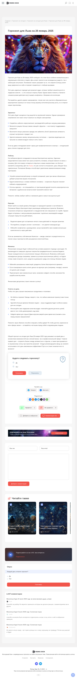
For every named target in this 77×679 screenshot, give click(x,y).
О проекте (25, 658)
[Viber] (44, 399)
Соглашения (49, 658)
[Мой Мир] (35, 399)
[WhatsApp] (47, 399)
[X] (41, 399)
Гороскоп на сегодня (19, 21)
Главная (7, 21)
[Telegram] (38, 399)
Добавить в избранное (30, 415)
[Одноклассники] (33, 399)
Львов (31, 165)
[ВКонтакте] (30, 399)
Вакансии (40, 658)
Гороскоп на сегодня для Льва (37, 21)
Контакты (33, 658)
